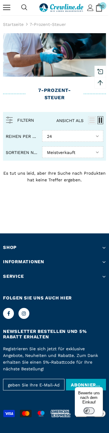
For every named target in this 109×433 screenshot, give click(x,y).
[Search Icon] (24, 8)
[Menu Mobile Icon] (6, 7)
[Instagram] (23, 313)
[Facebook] (8, 313)
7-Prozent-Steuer (48, 24)
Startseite (13, 24)
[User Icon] (90, 8)
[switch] (89, 410)
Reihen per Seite (22, 136)
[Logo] (61, 7)
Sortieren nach (22, 152)
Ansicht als (70, 120)
